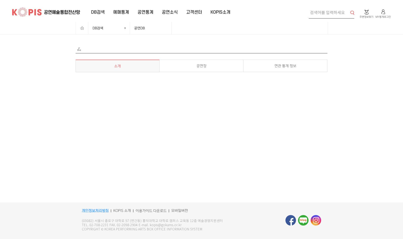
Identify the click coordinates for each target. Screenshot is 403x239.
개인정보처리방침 (95, 211)
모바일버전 (179, 211)
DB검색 (98, 28)
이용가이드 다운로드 (151, 211)
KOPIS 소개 (122, 211)
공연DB (139, 28)
